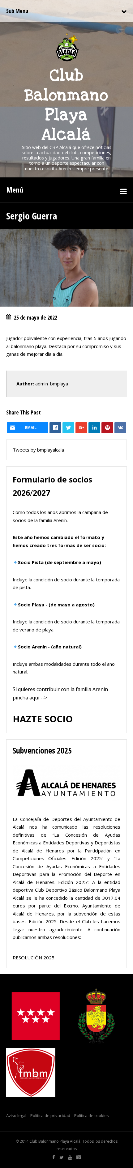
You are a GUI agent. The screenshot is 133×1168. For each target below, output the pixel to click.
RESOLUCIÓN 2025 (33, 957)
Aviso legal (16, 1115)
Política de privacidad (50, 1115)
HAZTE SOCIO (43, 719)
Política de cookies (91, 1115)
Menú (14, 190)
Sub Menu (17, 11)
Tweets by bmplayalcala (38, 450)
